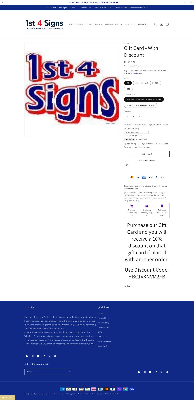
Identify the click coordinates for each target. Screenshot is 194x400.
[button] (76, 24)
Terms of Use (103, 318)
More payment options (147, 160)
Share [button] (129, 286)
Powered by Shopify (44, 394)
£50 (128, 89)
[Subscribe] (69, 372)
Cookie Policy (103, 327)
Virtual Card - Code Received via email (144, 99)
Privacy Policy (103, 322)
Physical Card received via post (141, 105)
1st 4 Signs (33, 394)
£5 (128, 83)
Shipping (139, 66)
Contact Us (102, 336)
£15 (146, 83)
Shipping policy (97, 394)
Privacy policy (70, 394)
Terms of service (104, 341)
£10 (137, 83)
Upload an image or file (133, 135)
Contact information (112, 394)
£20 (156, 83)
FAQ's (100, 332)
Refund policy (103, 346)
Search (100, 313)
